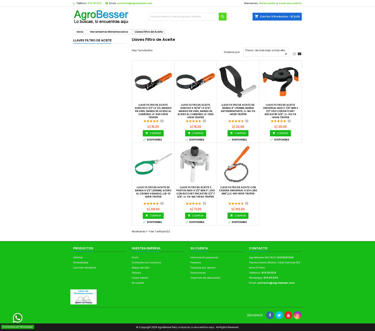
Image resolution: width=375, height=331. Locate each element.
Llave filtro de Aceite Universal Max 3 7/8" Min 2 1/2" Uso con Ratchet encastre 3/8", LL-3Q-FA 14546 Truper (280, 111)
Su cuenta (199, 248)
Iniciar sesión (267, 3)
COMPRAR (153, 133)
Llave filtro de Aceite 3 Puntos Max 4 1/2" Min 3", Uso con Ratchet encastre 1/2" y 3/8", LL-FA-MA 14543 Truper (195, 192)
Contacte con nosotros (146, 262)
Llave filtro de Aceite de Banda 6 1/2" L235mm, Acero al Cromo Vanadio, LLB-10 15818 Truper (153, 192)
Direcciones (198, 273)
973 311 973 (95, 3)
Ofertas (78, 257)
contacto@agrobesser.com (134, 3)
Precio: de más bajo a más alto (267, 52)
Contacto (258, 248)
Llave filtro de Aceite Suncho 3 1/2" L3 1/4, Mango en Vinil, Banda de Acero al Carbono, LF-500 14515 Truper (153, 111)
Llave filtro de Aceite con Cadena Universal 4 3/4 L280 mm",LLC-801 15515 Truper (238, 190)
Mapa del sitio (141, 267)
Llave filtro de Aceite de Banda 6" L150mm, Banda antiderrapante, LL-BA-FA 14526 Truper (238, 109)
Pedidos (195, 262)
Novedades (80, 262)
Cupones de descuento (205, 278)
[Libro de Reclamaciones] (83, 297)
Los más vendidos (84, 267)
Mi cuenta (138, 283)
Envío (135, 257)
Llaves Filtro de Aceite (92, 40)
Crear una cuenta (290, 3)
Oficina (136, 273)
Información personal (204, 257)
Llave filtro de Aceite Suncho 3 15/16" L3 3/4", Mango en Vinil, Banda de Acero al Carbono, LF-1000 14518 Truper (195, 111)
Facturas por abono (203, 267)
